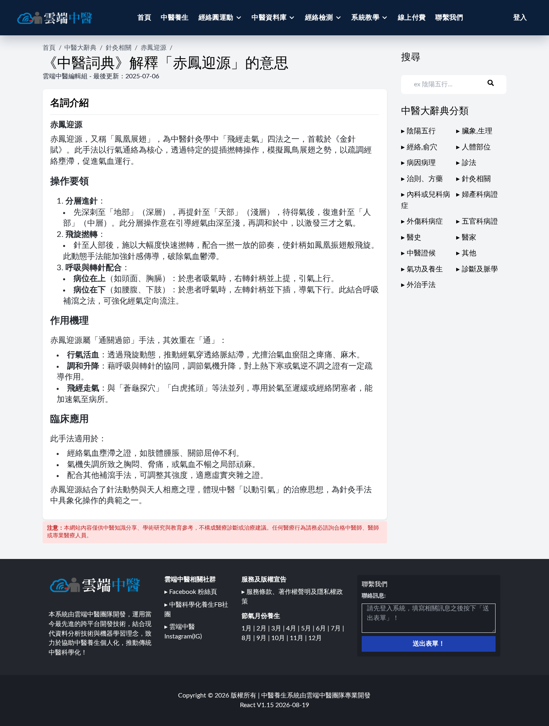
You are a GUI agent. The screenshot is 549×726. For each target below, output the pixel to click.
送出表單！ (429, 643)
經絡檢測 (319, 17)
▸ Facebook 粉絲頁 (190, 592)
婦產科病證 (480, 194)
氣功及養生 (425, 269)
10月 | (280, 638)
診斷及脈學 (480, 269)
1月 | (249, 628)
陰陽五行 (421, 131)
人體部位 (476, 147)
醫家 (469, 237)
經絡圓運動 (216, 17)
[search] (496, 83)
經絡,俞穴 (422, 147)
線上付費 (412, 17)
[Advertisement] (461, 347)
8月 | (249, 638)
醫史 (414, 237)
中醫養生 (175, 17)
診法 (469, 162)
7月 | (337, 628)
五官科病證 (480, 221)
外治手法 (421, 284)
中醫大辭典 (80, 48)
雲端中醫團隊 (325, 695)
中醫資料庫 (269, 17)
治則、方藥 (425, 178)
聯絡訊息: (374, 596)
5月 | (308, 628)
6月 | (323, 628)
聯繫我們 (449, 17)
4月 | (293, 628)
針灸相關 (118, 48)
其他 (469, 253)
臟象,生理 (477, 131)
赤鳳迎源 (153, 48)
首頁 (144, 17)
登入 (520, 17)
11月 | (299, 638)
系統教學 (365, 17)
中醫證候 (421, 253)
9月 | (263, 638)
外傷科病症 (425, 221)
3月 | (278, 628)
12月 (315, 638)
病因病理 (421, 162)
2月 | (263, 628)
